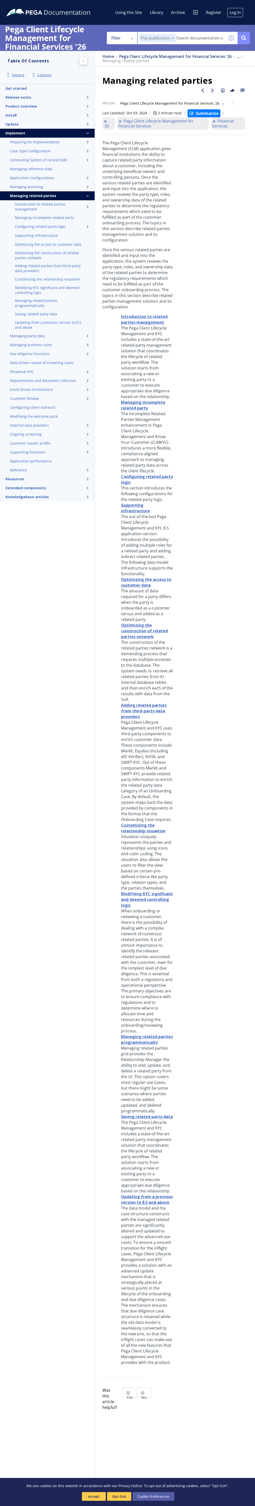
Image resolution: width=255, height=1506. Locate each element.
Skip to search (60, 5)
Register (213, 12)
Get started (16, 88)
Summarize (207, 113)
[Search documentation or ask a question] (244, 38)
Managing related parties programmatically (36, 303)
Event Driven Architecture (31, 389)
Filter (116, 38)
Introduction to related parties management (40, 206)
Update (12, 124)
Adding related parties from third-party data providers (48, 268)
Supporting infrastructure (36, 235)
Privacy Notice (130, 1485)
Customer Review (24, 398)
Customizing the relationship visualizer (47, 279)
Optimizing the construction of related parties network (47, 255)
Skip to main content (22, 5)
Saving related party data (36, 314)
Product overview (21, 106)
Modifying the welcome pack (34, 416)
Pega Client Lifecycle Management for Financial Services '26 (175, 56)
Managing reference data (31, 168)
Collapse (44, 75)
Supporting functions (27, 452)
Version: (109, 103)
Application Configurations (32, 177)
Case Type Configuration (30, 151)
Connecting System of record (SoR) (38, 160)
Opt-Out (119, 1496)
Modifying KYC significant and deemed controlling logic (47, 290)
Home (108, 56)
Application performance (31, 461)
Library (156, 12)
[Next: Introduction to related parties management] (213, 90)
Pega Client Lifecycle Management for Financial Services (155, 123)
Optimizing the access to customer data (48, 244)
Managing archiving (26, 186)
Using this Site (128, 12)
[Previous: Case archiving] (203, 90)
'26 (106, 126)
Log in (235, 12)
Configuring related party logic (40, 226)
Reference (18, 470)
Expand (18, 75)
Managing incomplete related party (44, 217)
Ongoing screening (26, 434)
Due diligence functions (30, 353)
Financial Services (223, 123)
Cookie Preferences (153, 1496)
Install (11, 115)
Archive (178, 12)
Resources (14, 479)
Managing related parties (33, 195)
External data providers (29, 425)
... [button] (238, 56)
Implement (15, 133)
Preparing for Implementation (35, 142)
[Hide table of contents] (83, 61)
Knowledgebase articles (27, 496)
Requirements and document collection (43, 380)
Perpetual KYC (22, 371)
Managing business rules (31, 344)
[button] (173, 38)
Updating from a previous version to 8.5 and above (48, 325)
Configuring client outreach (33, 407)
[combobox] (181, 38)
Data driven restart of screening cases (41, 362)
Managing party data (27, 335)
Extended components (25, 488)
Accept (94, 1496)
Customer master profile (30, 443)
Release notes (18, 97)
